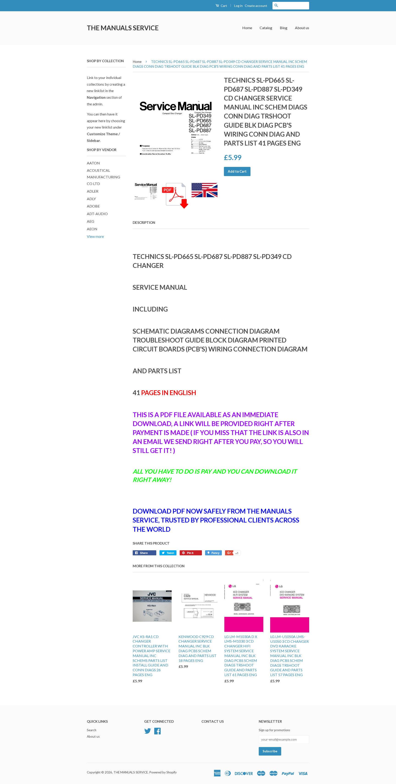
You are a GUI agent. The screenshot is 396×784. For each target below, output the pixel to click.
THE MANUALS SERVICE (123, 28)
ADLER (92, 191)
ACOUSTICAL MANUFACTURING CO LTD (103, 177)
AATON (93, 163)
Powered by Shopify (163, 772)
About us (302, 27)
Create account (256, 6)
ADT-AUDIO (97, 213)
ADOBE (93, 206)
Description (144, 222)
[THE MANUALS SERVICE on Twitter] (147, 730)
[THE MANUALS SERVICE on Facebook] (157, 730)
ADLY (91, 199)
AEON (92, 229)
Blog (283, 27)
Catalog (266, 27)
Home (247, 27)
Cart (223, 6)
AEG (90, 221)
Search (91, 730)
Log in (238, 6)
